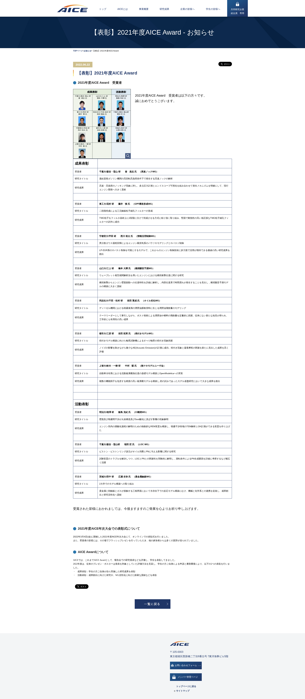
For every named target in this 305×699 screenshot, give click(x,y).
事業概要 (144, 9)
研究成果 (164, 9)
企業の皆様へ (187, 9)
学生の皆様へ (213, 9)
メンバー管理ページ (188, 677)
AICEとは (122, 9)
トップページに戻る (186, 686)
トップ (102, 9)
